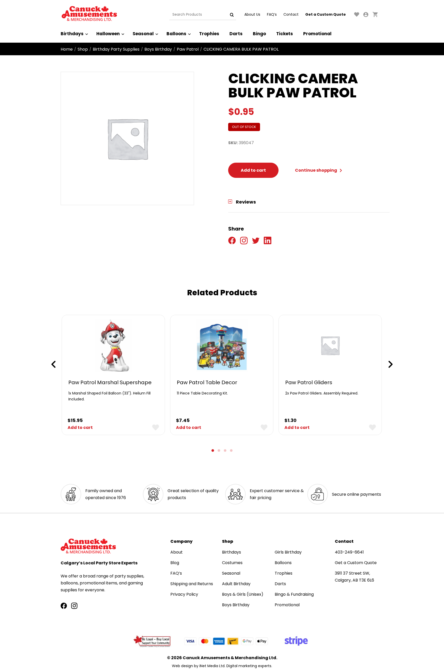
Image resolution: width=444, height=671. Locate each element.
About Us (252, 14)
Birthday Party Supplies (116, 49)
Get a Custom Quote (325, 14)
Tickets (284, 34)
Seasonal (143, 34)
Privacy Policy (184, 594)
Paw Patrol (188, 49)
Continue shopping (316, 170)
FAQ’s (272, 14)
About (176, 552)
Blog (174, 563)
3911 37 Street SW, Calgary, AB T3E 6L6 (354, 576)
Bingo (259, 34)
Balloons (176, 34)
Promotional (317, 34)
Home (67, 49)
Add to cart (253, 170)
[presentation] (53, 364)
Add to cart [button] (80, 427)
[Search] (231, 14)
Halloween (108, 34)
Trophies (209, 34)
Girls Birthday (288, 552)
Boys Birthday (158, 49)
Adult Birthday (236, 584)
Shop (83, 49)
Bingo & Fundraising (294, 594)
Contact (291, 14)
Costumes (232, 563)
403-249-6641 (349, 552)
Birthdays (72, 34)
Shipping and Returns (191, 584)
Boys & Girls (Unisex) (242, 594)
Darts (236, 34)
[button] (213, 450)
